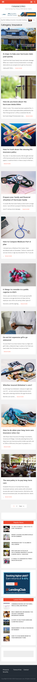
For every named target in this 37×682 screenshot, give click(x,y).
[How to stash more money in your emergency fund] (6, 638)
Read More (18, 68)
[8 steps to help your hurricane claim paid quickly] (6, 622)
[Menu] (3, 2)
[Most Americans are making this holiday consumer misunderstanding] (6, 614)
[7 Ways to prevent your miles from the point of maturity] (28, 20)
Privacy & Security (6, 671)
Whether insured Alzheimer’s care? (17, 385)
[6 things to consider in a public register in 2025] (6, 561)
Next (20, 506)
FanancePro (18, 6)
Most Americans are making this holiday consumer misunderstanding (22, 613)
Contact (26, 669)
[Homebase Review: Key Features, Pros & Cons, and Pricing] (6, 606)
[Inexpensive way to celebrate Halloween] (6, 545)
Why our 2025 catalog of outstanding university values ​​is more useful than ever (22, 552)
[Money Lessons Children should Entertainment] (6, 537)
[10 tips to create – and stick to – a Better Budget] (6, 529)
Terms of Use (17, 669)
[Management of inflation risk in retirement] (6, 630)
